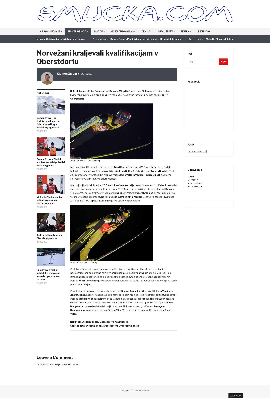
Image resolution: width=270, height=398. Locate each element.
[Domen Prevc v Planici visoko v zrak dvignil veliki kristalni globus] (51, 147)
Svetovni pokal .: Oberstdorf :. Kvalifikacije (105, 322)
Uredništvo (203, 31)
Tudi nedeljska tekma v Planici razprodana (49, 237)
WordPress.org (195, 186)
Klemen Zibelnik (68, 73)
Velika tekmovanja (122, 31)
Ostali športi (165, 31)
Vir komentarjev (195, 183)
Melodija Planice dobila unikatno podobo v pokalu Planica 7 (229, 39)
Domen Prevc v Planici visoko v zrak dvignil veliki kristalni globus (137, 39)
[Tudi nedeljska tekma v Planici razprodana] (51, 223)
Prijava (191, 176)
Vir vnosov (193, 180)
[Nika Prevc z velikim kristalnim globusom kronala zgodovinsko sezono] (51, 258)
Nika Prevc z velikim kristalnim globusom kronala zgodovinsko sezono (48, 275)
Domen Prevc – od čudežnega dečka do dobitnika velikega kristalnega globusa (48, 123)
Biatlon (98, 31)
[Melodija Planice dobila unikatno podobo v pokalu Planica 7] (51, 185)
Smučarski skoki (77, 31)
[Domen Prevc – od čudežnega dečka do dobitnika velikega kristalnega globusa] (51, 106)
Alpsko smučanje (50, 31)
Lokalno (145, 31)
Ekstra (185, 31)
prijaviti (76, 364)
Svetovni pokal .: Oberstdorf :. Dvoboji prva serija (112, 325)
